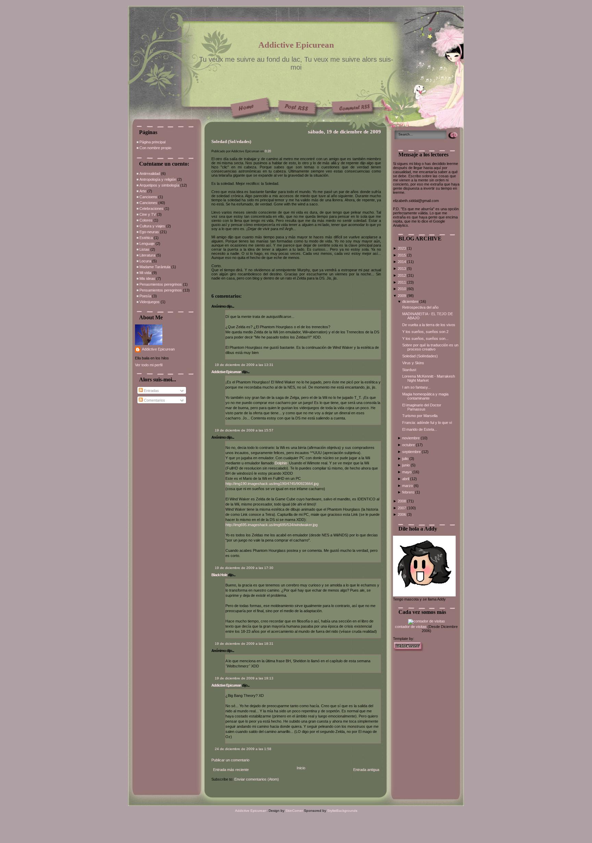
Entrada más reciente (231, 770)
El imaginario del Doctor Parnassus (421, 407)
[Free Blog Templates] (408, 650)
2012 (402, 275)
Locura (145, 261)
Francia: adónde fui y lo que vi (427, 422)
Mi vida (145, 273)
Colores (145, 220)
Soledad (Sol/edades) (231, 141)
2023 (402, 248)
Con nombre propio (155, 148)
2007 (402, 508)
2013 (402, 268)
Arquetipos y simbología (159, 185)
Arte (142, 191)
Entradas (151, 391)
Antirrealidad (149, 173)
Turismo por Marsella (419, 416)
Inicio (301, 768)
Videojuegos (149, 302)
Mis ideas (147, 278)
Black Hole (219, 575)
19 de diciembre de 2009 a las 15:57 (244, 430)
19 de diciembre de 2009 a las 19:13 (244, 678)
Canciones (148, 203)
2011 (402, 282)
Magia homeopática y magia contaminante (425, 396)
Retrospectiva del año (420, 307)
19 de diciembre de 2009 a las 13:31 (244, 365)
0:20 (268, 151)
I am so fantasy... (416, 387)
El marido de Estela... (419, 429)
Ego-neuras (149, 232)
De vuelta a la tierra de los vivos (428, 325)
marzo (408, 486)
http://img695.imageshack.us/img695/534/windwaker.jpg (271, 525)
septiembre (412, 452)
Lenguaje (147, 243)
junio (406, 465)
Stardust (409, 370)
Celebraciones (151, 208)
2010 (402, 289)
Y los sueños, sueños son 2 (425, 332)
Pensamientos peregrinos (160, 290)
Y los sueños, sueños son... (425, 338)
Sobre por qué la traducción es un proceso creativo (430, 347)
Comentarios (154, 400)
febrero (408, 492)
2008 (402, 501)
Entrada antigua (366, 770)
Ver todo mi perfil (148, 365)
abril (406, 479)
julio (405, 458)
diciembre (410, 301)
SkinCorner (294, 810)
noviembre (411, 438)
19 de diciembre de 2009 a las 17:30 (244, 568)
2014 (402, 262)
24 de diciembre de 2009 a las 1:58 (243, 749)
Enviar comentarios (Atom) (256, 779)
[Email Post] (211, 286)
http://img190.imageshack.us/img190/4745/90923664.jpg (272, 484)
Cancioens (148, 197)
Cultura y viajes (152, 226)
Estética (146, 238)
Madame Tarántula (154, 267)
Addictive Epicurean (296, 44)
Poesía (145, 296)
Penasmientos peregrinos (160, 284)
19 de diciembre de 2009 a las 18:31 (244, 643)
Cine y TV (147, 214)
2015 (402, 255)
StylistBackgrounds (342, 810)
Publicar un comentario (230, 760)
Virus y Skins (413, 363)
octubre (409, 445)
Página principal (152, 142)
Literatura (147, 255)
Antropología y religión (157, 179)
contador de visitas (411, 627)
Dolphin (281, 463)
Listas (144, 249)
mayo (407, 472)
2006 (402, 514)
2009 (402, 296)
